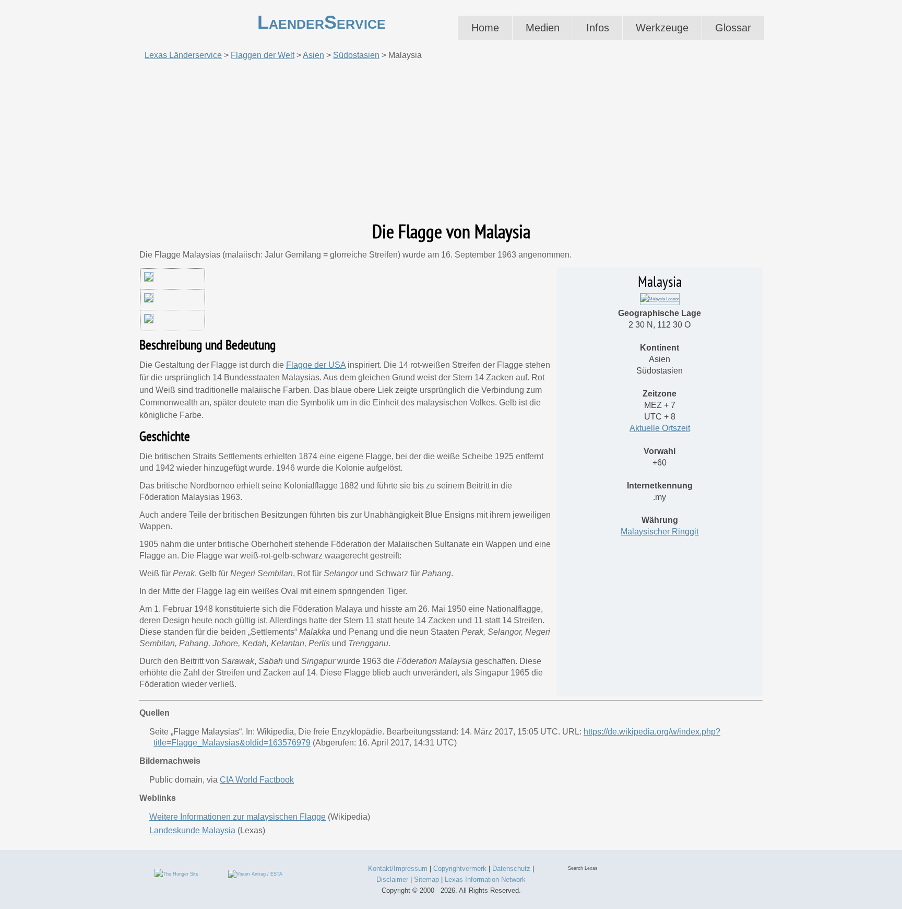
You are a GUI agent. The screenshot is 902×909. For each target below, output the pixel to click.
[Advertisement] (451, 140)
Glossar (733, 27)
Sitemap (426, 879)
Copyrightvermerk (459, 868)
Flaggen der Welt (262, 55)
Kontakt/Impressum (398, 868)
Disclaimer (392, 879)
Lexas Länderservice (183, 55)
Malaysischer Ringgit (659, 531)
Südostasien (356, 55)
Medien (543, 27)
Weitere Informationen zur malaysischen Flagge (237, 816)
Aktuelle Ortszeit (660, 428)
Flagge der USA (316, 364)
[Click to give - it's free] (176, 873)
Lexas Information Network (485, 879)
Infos (597, 27)
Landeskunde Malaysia (192, 830)
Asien (313, 55)
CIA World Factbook (257, 779)
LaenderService (321, 22)
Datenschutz (511, 868)
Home (485, 27)
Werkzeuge (662, 27)
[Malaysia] (659, 299)
